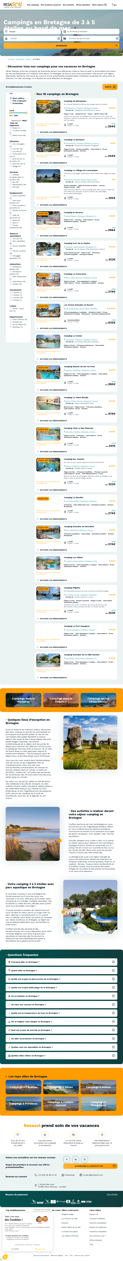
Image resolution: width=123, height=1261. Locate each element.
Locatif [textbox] (13, 38)
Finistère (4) (17, 322)
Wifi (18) (15, 187)
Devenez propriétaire (97, 1223)
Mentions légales (57, 1255)
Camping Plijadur (72, 588)
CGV (66, 1255)
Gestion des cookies (82, 1255)
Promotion (18, 103)
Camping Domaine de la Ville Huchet (81, 655)
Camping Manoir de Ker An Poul (79, 366)
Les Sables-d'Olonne (70, 1236)
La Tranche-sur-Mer (70, 1219)
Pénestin (65, 1223)
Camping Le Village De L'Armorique (81, 170)
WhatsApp (70, 1175)
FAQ (91, 1244)
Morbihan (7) (17, 327)
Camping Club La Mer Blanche (78, 428)
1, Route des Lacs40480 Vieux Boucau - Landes (52, 1185)
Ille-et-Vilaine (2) (19, 324)
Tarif (11, 110)
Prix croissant (19, 101)
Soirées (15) (17, 284)
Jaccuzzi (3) (17, 238)
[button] (39, 106)
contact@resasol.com (93, 1175)
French (115, 5)
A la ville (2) (17, 151)
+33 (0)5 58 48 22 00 (47, 1175)
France (28, 59)
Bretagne (36, 59)
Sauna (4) (16, 220)
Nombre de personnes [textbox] (79, 38)
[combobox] (32, 38)
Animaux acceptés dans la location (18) (16, 177)
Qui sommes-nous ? (97, 1236)
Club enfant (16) (18, 281)
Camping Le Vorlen (73, 336)
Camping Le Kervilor (73, 497)
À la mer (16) (17, 149)
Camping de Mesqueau (75, 101)
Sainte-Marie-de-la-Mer (71, 1227)
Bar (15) (15, 182)
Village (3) (16, 166)
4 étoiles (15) (17, 297)
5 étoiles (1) (17, 300)
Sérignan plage (67, 1214)
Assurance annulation (98, 1231)
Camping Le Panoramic (75, 274)
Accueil (11, 59)
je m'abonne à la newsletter (89, 1166)
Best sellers (18, 98)
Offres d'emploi (95, 1240)
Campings (20, 59)
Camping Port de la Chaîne (77, 243)
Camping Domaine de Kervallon (79, 526)
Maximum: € (19, 120)
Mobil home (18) (19, 135)
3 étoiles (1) (17, 295)
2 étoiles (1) (17, 292)
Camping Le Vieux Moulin (76, 397)
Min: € (13, 115)
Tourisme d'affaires (97, 1219)
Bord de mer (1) (18, 164)
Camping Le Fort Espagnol (76, 626)
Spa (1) (15, 223)
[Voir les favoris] (113, 5)
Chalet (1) (16, 128)
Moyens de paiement (97, 1227)
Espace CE (93, 1214)
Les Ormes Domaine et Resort (78, 305)
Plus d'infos (112, 1194)
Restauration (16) (19, 185)
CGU (71, 1255)
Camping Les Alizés (73, 557)
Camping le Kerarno (73, 212)
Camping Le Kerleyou (74, 139)
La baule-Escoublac (70, 1231)
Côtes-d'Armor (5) (19, 319)
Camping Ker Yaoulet (74, 459)
